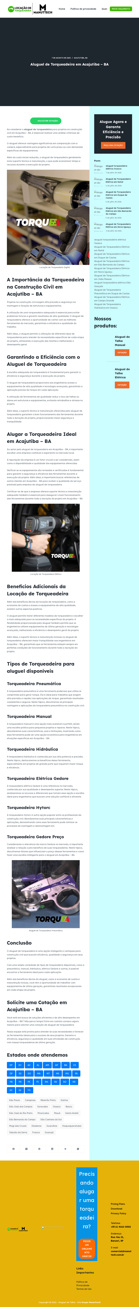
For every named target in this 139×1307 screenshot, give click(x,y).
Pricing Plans (118, 1204)
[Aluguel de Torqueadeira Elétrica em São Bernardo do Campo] (98, 211)
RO (64, 1081)
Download (116, 1208)
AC (29, 1065)
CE (74, 1065)
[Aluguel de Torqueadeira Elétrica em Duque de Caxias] (98, 195)
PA (76, 1073)
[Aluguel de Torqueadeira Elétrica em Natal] (98, 181)
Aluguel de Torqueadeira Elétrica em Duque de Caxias (118, 195)
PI (37, 1081)
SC (11, 1090)
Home (62, 8)
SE (20, 1090)
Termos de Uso (83, 1289)
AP (56, 1065)
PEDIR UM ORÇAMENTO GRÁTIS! (87, 1249)
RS (55, 1081)
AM (47, 1065)
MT (48, 1073)
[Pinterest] (39, 1148)
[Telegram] (65, 1148)
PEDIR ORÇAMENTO (121, 9)
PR (20, 1081)
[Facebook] (13, 1148)
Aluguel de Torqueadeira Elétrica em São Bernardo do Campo (119, 211)
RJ (19, 1065)
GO (29, 1073)
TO (29, 1090)
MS (57, 1073)
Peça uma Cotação (113, 145)
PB (11, 1081)
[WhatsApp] (78, 1148)
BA (86, 58)
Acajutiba (79, 58)
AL (38, 1065)
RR (73, 1081)
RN (46, 1081)
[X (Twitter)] (26, 1148)
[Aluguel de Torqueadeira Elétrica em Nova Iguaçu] (98, 227)
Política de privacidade (83, 8)
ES (20, 1073)
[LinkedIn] (52, 1148)
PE (29, 1081)
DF (11, 1073)
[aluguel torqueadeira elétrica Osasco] (98, 168)
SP (11, 1065)
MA (38, 1073)
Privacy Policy (118, 1213)
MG (67, 1073)
